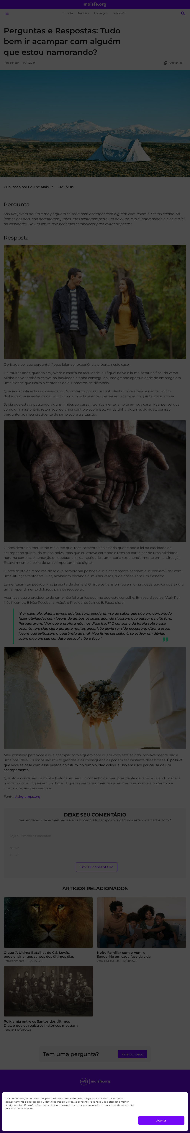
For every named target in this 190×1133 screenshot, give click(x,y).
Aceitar (161, 1120)
